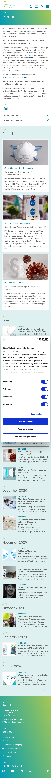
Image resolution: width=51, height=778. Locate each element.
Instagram (3, 771)
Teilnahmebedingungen (15, 745)
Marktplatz (32, 58)
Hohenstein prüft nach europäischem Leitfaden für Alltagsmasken (32, 522)
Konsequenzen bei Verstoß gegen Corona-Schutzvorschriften (33, 570)
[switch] (44, 389)
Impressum (9, 737)
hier (25, 77)
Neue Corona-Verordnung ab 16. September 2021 (25, 227)
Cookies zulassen (25, 421)
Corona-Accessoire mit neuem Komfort (32, 589)
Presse (8, 756)
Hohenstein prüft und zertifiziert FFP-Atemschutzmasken (20, 173)
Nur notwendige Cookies (25, 437)
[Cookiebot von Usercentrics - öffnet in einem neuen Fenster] (37, 339)
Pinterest (48, 771)
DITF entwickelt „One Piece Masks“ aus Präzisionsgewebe (31, 618)
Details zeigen (37, 414)
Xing (30, 771)
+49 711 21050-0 (17, 720)
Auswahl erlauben (25, 429)
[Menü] (47, 6)
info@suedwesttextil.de (18, 722)
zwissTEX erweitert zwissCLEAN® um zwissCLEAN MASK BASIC (33, 647)
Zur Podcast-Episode (12, 120)
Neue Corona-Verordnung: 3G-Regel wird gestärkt (22, 288)
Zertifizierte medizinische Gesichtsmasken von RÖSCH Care (32, 330)
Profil (30, 6)
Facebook (22, 771)
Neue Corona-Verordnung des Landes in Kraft (31, 453)
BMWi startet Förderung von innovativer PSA (33, 471)
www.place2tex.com (10, 77)
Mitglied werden (12, 752)
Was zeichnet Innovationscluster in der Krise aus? (33, 676)
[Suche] (42, 6)
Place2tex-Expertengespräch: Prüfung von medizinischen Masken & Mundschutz (32, 501)
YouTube (12, 771)
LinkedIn (39, 771)
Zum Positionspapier (11, 115)
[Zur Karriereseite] (36, 6)
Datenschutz (10, 741)
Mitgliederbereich (12, 748)
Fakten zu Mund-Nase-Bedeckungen (28, 552)
